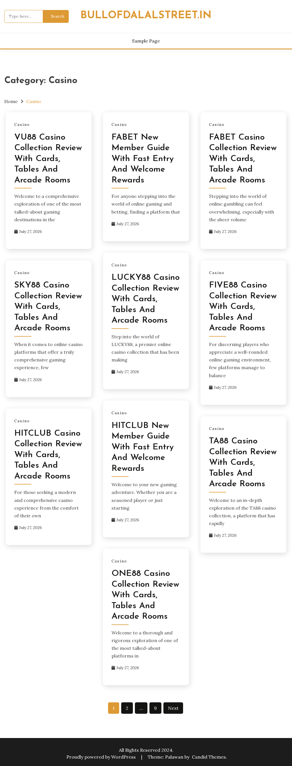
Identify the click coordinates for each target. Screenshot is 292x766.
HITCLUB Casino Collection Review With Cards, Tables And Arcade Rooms (48, 455)
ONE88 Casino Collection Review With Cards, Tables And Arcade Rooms (145, 595)
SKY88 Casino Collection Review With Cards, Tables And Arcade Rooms (48, 307)
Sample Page (146, 41)
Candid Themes (209, 757)
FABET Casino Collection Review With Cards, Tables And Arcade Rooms (243, 159)
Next (173, 708)
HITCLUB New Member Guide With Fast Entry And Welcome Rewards (142, 447)
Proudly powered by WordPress (101, 757)
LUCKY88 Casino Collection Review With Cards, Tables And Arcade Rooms (145, 299)
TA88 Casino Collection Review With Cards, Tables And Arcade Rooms (243, 462)
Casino (22, 124)
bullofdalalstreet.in (146, 15)
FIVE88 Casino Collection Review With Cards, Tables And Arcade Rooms (243, 307)
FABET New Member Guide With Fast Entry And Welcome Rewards (142, 159)
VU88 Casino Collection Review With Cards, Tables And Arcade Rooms (48, 159)
